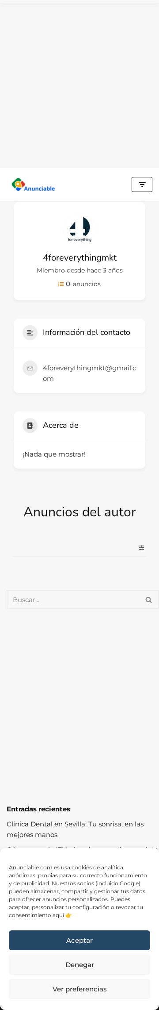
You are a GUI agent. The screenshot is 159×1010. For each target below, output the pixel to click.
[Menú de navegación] (142, 184)
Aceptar (79, 940)
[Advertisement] (79, 84)
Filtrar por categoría (138, 547)
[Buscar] (149, 599)
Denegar (79, 964)
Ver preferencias (80, 989)
